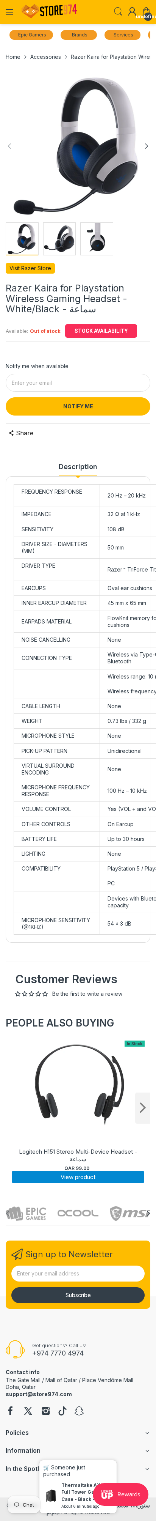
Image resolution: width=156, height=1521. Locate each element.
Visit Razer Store (30, 268)
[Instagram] (45, 1411)
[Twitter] (28, 1411)
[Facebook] (10, 1411)
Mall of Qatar (61, 1380)
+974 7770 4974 (58, 1353)
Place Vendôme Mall (107, 1380)
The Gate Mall (23, 1380)
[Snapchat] (79, 1411)
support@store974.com (39, 1394)
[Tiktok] (62, 1411)
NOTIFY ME (78, 406)
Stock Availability (101, 331)
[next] (142, 1108)
